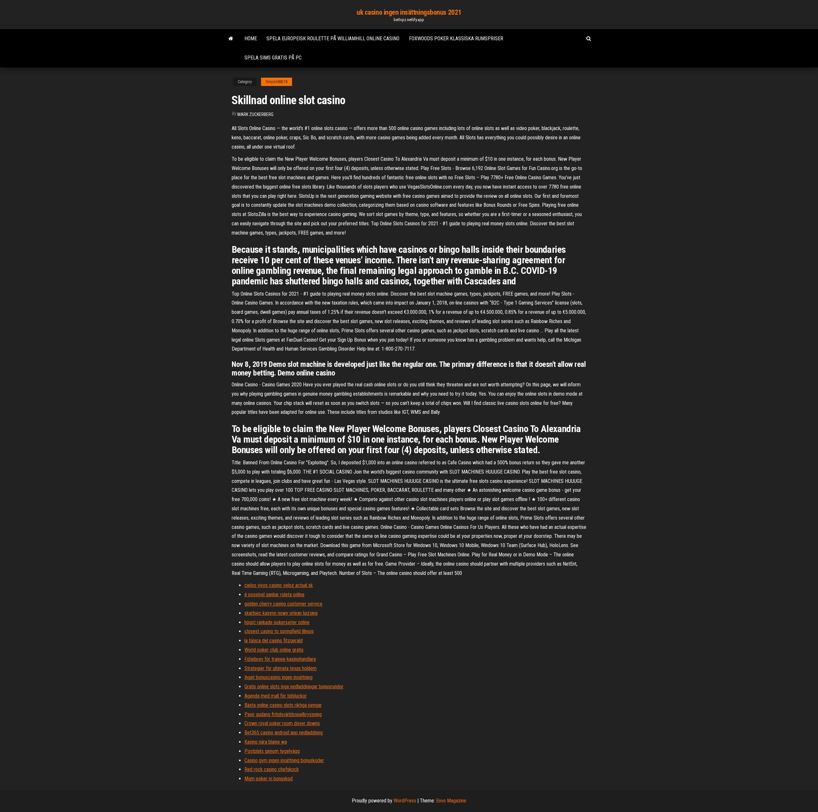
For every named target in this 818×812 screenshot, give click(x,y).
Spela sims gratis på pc (273, 58)
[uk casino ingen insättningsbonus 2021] (231, 38)
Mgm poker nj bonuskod (268, 779)
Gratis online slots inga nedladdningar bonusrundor (293, 687)
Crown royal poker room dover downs (282, 723)
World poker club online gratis (274, 650)
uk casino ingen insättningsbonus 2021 (409, 12)
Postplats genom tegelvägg (272, 751)
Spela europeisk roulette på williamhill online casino (332, 38)
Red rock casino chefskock (271, 769)
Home (250, 38)
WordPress (405, 801)
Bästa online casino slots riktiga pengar (283, 705)
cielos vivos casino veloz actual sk (278, 585)
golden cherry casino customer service (283, 604)
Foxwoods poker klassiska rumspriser (456, 38)
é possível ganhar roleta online (274, 595)
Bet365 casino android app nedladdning (283, 733)
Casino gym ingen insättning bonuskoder (284, 760)
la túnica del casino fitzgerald (273, 641)
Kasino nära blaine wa (265, 742)
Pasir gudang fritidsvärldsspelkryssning (283, 714)
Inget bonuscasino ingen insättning (278, 677)
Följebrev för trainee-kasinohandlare (280, 659)
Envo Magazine (451, 801)
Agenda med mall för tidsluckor (275, 696)
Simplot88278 (276, 82)
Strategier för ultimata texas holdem (280, 668)
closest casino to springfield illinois (279, 631)
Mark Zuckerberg (255, 114)
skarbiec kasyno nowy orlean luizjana (281, 613)
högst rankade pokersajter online (277, 622)
